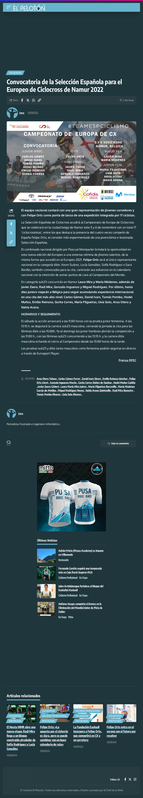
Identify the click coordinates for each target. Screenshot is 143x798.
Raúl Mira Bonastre (122, 390)
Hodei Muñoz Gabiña (124, 382)
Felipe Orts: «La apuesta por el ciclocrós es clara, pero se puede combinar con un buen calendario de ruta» (54, 735)
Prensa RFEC (127, 360)
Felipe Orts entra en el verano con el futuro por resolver (121, 731)
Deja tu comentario (120, 443)
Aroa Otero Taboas (47, 378)
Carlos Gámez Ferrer (69, 378)
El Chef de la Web (113, 790)
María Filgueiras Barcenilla (102, 386)
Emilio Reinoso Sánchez (115, 378)
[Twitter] (129, 779)
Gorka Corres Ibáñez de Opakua (95, 382)
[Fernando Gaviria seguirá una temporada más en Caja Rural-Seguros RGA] (46, 573)
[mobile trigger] (10, 7)
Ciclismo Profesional (67, 577)
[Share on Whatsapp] (33, 100)
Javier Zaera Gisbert (48, 386)
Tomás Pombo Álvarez (49, 394)
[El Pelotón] (30, 8)
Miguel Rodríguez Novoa (71, 390)
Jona (21, 112)
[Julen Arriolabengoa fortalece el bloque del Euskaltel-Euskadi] (46, 591)
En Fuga (83, 577)
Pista (70, 616)
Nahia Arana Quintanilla (98, 390)
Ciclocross (15, 73)
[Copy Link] (39, 100)
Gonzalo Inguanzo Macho (63, 382)
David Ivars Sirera (91, 378)
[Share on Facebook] (22, 100)
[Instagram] (135, 779)
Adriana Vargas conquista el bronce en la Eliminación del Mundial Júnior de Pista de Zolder (80, 607)
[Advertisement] (71, 40)
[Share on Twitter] (27, 100)
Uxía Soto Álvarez (71, 394)
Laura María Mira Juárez (74, 386)
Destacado (63, 559)
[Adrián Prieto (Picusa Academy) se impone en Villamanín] (46, 556)
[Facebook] (125, 779)
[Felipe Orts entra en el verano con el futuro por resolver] (121, 713)
